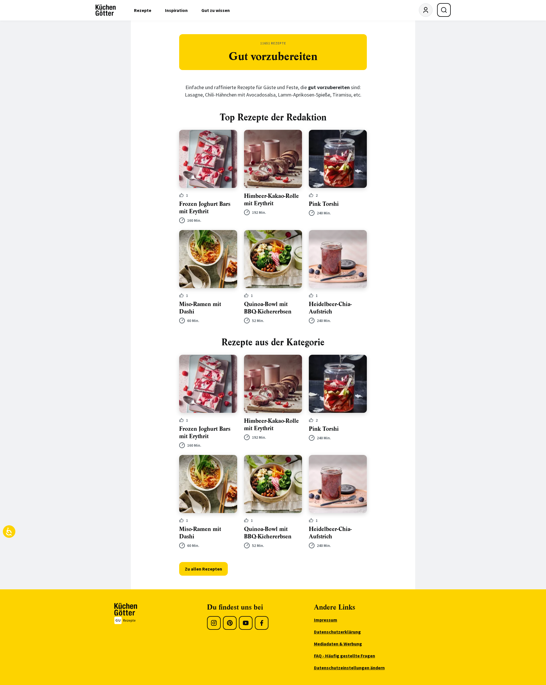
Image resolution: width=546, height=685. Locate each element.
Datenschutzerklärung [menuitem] (337, 632)
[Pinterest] (230, 623)
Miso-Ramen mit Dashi (200, 307)
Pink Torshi (324, 204)
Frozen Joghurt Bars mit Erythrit (204, 207)
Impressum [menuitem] (325, 620)
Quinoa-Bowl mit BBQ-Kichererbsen (267, 307)
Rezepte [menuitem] (142, 10)
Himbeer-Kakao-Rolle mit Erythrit (271, 199)
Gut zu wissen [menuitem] (215, 10)
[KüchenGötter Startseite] (105, 10)
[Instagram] (214, 623)
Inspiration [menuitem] (176, 10)
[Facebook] (261, 623)
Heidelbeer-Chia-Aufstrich (330, 307)
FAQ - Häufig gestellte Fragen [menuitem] (344, 656)
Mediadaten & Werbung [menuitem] (338, 644)
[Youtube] (246, 623)
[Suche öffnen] (444, 10)
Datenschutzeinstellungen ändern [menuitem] (349, 667)
